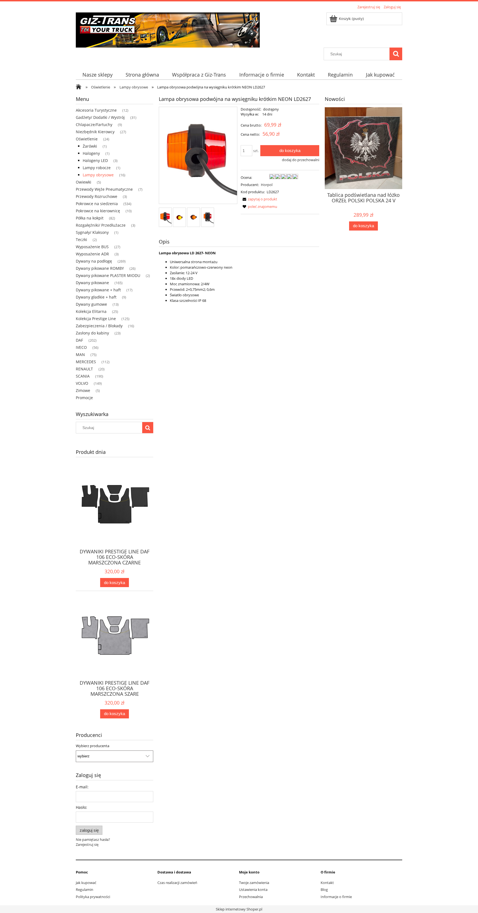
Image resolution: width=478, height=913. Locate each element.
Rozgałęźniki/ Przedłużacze (101, 225)
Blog (324, 889)
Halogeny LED (95, 160)
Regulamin (84, 889)
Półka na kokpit (89, 218)
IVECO (81, 347)
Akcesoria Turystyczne (96, 110)
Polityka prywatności (93, 896)
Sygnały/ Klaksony (92, 232)
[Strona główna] (168, 29)
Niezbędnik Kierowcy (95, 131)
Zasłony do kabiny (92, 333)
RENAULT (84, 369)
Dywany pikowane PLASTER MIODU (108, 275)
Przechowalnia (251, 896)
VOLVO (82, 383)
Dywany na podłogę (94, 261)
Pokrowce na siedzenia (97, 203)
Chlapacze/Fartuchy (94, 124)
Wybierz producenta (92, 746)
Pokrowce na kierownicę (98, 210)
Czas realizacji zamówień (177, 882)
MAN (80, 354)
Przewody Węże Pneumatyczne (104, 189)
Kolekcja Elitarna (91, 311)
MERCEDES (86, 361)
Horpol (266, 184)
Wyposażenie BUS (92, 246)
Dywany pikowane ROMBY (100, 268)
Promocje (84, 397)
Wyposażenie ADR (92, 254)
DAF (79, 340)
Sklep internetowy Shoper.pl (239, 909)
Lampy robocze (97, 167)
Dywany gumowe (91, 304)
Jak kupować (86, 882)
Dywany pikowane (92, 282)
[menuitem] (97, 75)
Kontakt (327, 882)
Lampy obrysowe (98, 174)
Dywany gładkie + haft (96, 297)
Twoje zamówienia (254, 882)
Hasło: (81, 807)
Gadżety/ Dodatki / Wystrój (100, 117)
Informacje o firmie (336, 896)
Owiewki (83, 182)
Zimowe (83, 390)
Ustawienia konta (253, 889)
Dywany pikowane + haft (98, 289)
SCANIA (83, 376)
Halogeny (91, 153)
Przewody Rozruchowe (96, 196)
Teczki (81, 239)
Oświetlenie (87, 139)
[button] (259, 199)
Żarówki (90, 146)
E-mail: (82, 786)
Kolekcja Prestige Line (96, 318)
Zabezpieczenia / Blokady (99, 325)
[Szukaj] (395, 54)
